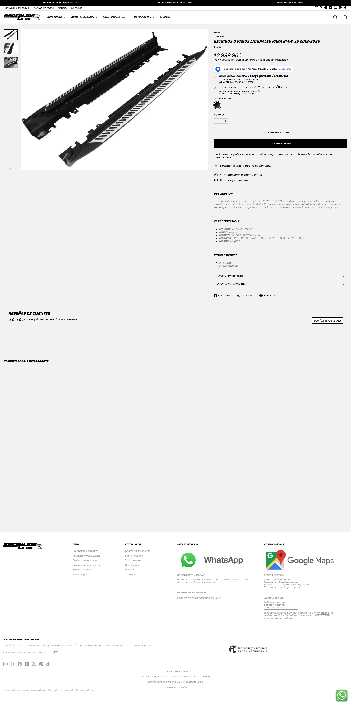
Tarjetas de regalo (43, 8)
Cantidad (219, 115)
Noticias (63, 8)
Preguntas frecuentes (85, 551)
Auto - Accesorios (82, 17)
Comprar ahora (280, 143)
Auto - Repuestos (114, 17)
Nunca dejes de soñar (176, 687)
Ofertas (165, 17)
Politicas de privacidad (86, 560)
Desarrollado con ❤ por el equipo (175, 681)
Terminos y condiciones (87, 555)
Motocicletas (142, 17)
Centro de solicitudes (16, 8)
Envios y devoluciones (230, 276)
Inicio (217, 32)
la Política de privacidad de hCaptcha (59, 690)
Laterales (219, 36)
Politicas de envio (83, 569)
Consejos (76, 8)
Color (222, 98)
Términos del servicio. (87, 690)
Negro (217, 105)
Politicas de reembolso (86, 565)
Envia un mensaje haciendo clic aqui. (199, 598)
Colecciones (132, 565)
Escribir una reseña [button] (327, 320)
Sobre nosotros (134, 555)
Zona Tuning (55, 17)
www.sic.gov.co (82, 574)
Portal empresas (135, 560)
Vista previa (45, 493)
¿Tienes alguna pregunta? (232, 284)
